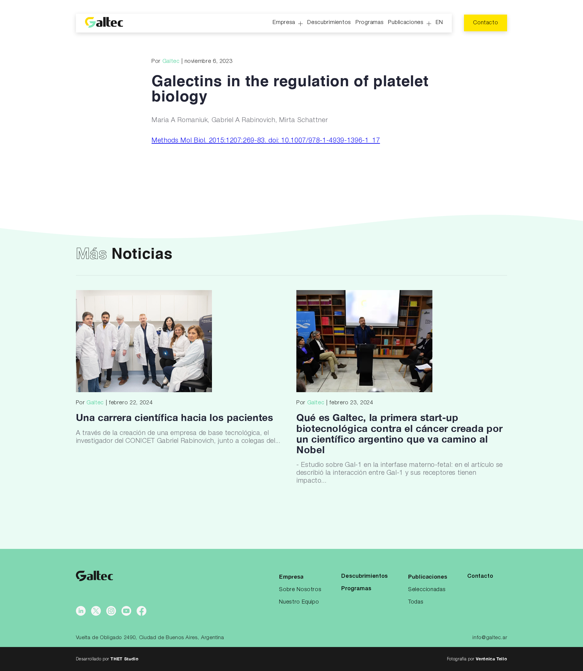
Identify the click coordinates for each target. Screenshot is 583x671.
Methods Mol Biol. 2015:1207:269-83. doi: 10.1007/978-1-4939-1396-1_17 (266, 141)
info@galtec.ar (489, 637)
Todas (415, 602)
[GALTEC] (104, 23)
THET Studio (124, 658)
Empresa (284, 22)
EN (439, 22)
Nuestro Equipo (299, 602)
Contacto (485, 22)
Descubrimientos (329, 22)
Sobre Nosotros (300, 589)
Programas (370, 22)
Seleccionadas (426, 589)
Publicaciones (405, 22)
